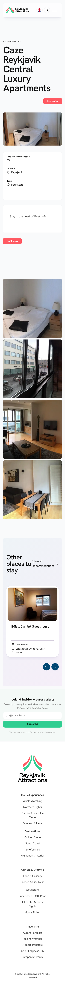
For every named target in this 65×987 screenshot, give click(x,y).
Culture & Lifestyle (32, 869)
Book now (52, 101)
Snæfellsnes (32, 849)
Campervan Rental (33, 957)
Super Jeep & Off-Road (32, 896)
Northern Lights (32, 807)
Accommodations (12, 41)
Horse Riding (32, 912)
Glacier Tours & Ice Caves (32, 815)
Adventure (32, 889)
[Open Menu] (54, 10)
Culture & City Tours (32, 882)
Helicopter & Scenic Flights (32, 904)
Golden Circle (32, 837)
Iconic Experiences (32, 795)
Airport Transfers (33, 944)
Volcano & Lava (32, 823)
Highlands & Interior (32, 855)
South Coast (32, 843)
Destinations (32, 831)
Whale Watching (32, 801)
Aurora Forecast (32, 932)
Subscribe (32, 723)
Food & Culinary (32, 876)
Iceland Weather (32, 938)
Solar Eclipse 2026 (32, 951)
